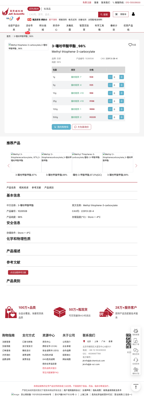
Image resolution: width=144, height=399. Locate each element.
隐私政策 (97, 390)
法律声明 (86, 390)
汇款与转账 (27, 341)
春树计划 (113, 27)
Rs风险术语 (47, 355)
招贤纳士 (67, 355)
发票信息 (26, 359)
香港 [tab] (110, 341)
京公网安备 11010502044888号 (36, 394)
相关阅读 (24, 187)
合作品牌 (67, 350)
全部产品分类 (14, 27)
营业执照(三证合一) (123, 394)
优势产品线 (128, 27)
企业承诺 (67, 346)
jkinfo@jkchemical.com (94, 360)
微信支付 (26, 350)
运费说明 (6, 359)
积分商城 (42, 27)
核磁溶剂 (63, 19)
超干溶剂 (53, 19)
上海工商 (84, 394)
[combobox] (62, 14)
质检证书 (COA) (49, 346)
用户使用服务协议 (72, 390)
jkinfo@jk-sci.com (91, 364)
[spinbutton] (116, 77)
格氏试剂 (72, 19)
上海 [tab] (96, 341)
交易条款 (6, 346)
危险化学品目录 (49, 363)
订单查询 (6, 350)
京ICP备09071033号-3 (65, 394)
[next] (135, 165)
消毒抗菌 (69, 27)
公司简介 (67, 341)
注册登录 (6, 341)
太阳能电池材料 (95, 19)
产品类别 (49, 187)
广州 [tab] (103, 341)
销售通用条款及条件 (112, 390)
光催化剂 (82, 19)
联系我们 (105, 2)
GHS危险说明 (48, 359)
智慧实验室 (84, 27)
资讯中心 (56, 27)
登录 (96, 2)
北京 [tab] (89, 341)
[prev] (9, 165)
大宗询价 (6, 355)
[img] (10, 18)
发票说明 (26, 355)
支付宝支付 (27, 346)
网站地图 (67, 359)
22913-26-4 (111, 58)
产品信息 (11, 187)
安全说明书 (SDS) (50, 350)
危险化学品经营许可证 (102, 394)
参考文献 (36, 187)
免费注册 (87, 2)
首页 (9, 36)
